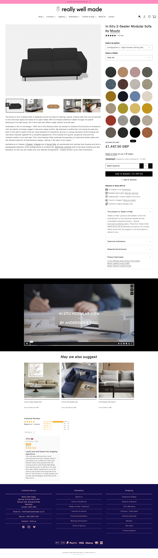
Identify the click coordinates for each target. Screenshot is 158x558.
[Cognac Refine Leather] (147, 132)
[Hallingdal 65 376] (123, 132)
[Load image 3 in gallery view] (53, 105)
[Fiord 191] (110, 72)
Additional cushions (63, 147)
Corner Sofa (51, 144)
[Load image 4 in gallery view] (72, 105)
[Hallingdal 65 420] (123, 108)
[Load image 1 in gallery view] (15, 105)
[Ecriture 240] (110, 108)
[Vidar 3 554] (123, 96)
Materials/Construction (117, 249)
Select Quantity (113, 166)
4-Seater (37, 144)
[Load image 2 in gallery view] (34, 105)
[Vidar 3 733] (135, 96)
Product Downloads (115, 257)
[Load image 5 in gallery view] (91, 105)
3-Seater (29, 144)
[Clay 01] (110, 84)
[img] (42, 448)
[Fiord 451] (123, 72)
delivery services (131, 193)
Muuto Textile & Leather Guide (119, 266)
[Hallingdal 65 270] (110, 132)
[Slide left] (7, 105)
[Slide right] (99, 105)
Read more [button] (30, 478)
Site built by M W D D (79, 554)
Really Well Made (78, 552)
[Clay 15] (147, 84)
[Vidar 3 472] (110, 96)
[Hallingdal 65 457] (147, 108)
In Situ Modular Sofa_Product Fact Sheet (123, 261)
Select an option (112, 43)
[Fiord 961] (147, 72)
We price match (130, 200)
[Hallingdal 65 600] (110, 120)
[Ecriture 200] (147, 96)
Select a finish (111, 53)
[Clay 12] (135, 84)
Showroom (126, 189)
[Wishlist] (149, 16)
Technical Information (116, 241)
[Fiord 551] (135, 72)
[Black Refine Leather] (135, 132)
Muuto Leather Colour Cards (118, 263)
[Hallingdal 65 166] (135, 120)
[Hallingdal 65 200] (147, 120)
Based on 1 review (32, 424)
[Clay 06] (123, 84)
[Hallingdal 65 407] (135, 108)
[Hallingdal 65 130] (123, 120)
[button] (41, 17)
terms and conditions (115, 224)
